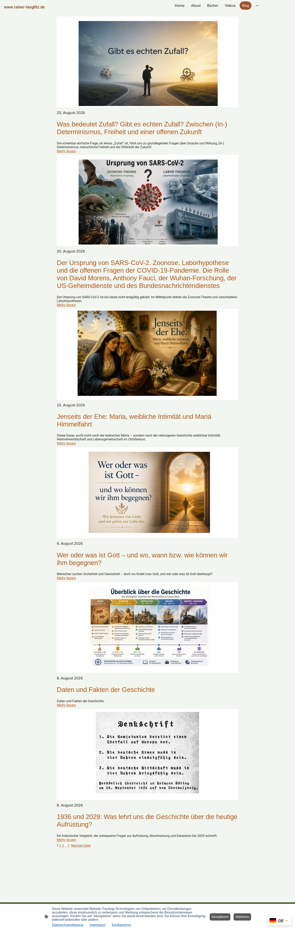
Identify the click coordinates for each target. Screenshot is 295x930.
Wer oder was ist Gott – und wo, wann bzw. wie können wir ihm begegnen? (142, 558)
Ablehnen (242, 917)
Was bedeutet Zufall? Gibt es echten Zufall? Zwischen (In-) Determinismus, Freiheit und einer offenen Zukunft (142, 128)
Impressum (97, 925)
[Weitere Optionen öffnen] (257, 5)
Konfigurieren (121, 925)
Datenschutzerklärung (67, 925)
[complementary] (279, 921)
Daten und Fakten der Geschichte (106, 689)
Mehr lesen (66, 151)
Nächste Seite (81, 846)
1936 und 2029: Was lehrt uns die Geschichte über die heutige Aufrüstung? (147, 820)
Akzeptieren (220, 917)
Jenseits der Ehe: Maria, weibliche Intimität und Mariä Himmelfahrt (134, 420)
